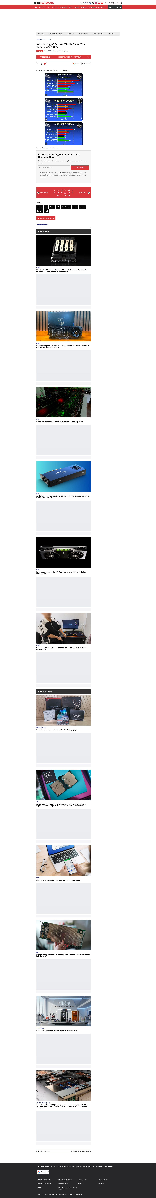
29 (69, 195)
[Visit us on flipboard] (102, 3)
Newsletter (87, 63)
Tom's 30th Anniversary (55, 33)
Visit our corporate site (105, 1166)
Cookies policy (103, 1179)
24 (69, 193)
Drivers (39, 211)
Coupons (101, 7)
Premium (111, 7)
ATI (58, 207)
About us (80, 1183)
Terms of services (61, 172)
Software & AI (92, 7)
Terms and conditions (43, 1179)
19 (72, 190)
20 (54, 193)
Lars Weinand (50, 51)
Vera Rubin (111, 33)
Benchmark (66, 207)
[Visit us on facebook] (90, 3)
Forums (118, 7)
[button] (118, 3)
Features (39, 51)
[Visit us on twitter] (93, 3)
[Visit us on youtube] (99, 3)
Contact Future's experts (64, 1179)
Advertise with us (62, 1183)
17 (65, 190)
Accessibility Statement (44, 1183)
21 (58, 193)
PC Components (62, 7)
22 (61, 193)
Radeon (82, 207)
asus (46, 207)
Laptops (76, 7)
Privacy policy (82, 1179)
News (70, 7)
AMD (46, 211)
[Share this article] (38, 63)
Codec (74, 207)
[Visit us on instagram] (96, 3)
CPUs (48, 7)
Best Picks (42, 7)
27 (61, 195)
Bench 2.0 (71, 33)
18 (69, 190)
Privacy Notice (46, 174)
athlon (39, 207)
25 (72, 193)
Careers (39, 1187)
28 (65, 195)
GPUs (53, 7)
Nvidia (52, 207)
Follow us (77, 63)
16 (61, 190)
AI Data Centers (97, 33)
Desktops (83, 7)
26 (58, 195)
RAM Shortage (83, 33)
